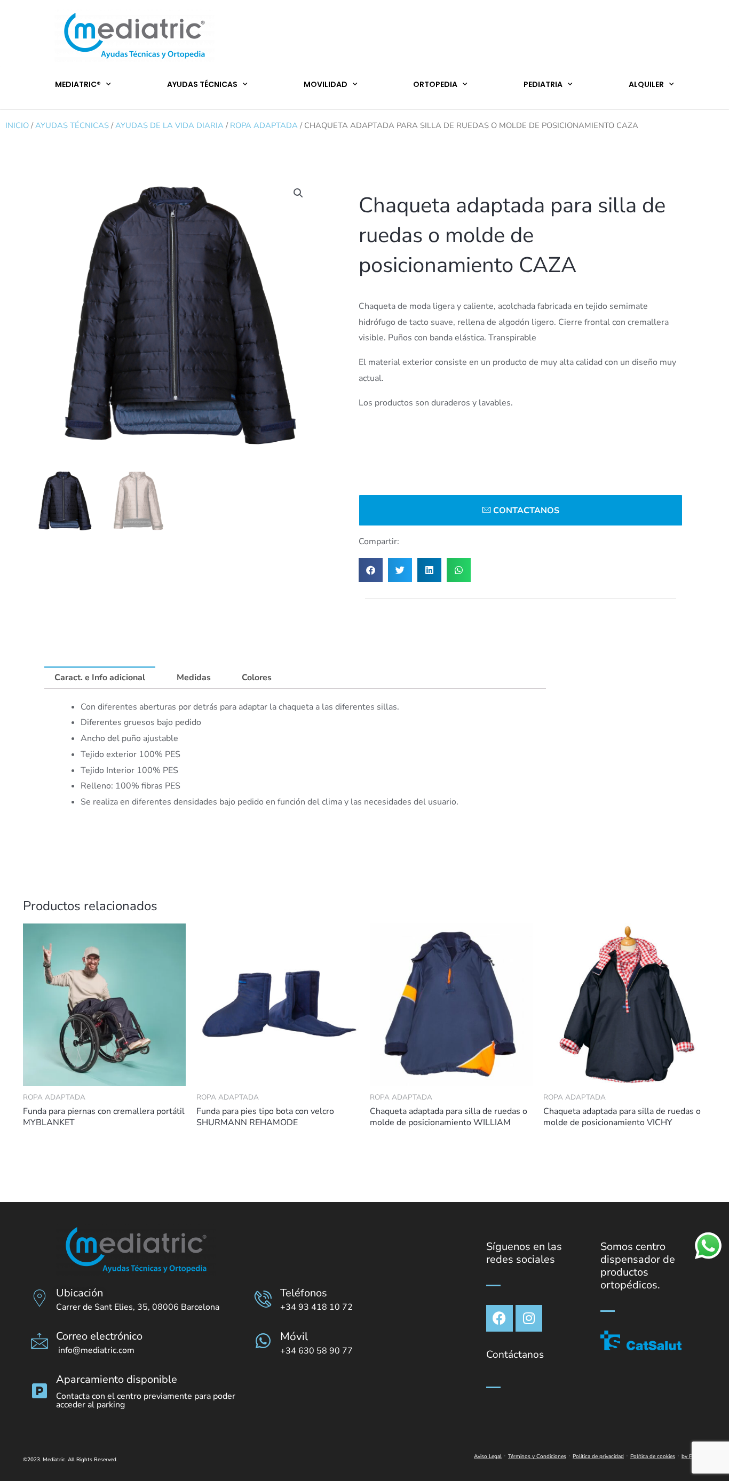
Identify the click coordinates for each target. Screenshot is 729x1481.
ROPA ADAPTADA (264, 125)
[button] (298, 193)
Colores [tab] (257, 677)
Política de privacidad (598, 1456)
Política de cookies (652, 1456)
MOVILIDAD (325, 84)
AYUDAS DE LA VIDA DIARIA (169, 125)
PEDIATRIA (543, 84)
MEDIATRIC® (78, 84)
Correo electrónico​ (99, 1336)
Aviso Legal (488, 1456)
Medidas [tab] (194, 677)
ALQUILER (646, 84)
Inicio (17, 125)
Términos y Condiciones (537, 1456)
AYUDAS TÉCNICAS (202, 84)
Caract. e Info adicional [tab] (99, 677)
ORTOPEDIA (435, 84)
